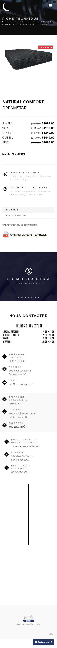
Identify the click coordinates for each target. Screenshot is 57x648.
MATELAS (26, 22)
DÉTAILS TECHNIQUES (15, 215)
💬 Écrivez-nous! (43, 642)
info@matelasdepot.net (21, 384)
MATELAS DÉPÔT (18, 426)
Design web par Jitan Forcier (28, 624)
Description (11, 209)
